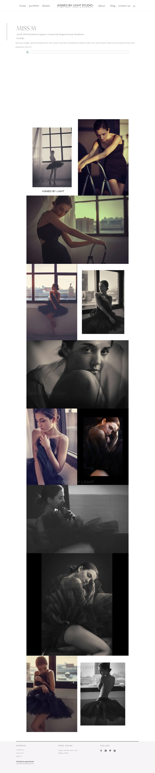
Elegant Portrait (66, 34)
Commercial (52, 34)
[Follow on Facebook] (101, 751)
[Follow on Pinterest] (110, 751)
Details (46, 6)
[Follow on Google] (115, 751)
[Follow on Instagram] (105, 751)
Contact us (124, 6)
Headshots (79, 34)
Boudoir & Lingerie (37, 34)
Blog (112, 6)
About (101, 6)
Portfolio (34, 6)
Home (23, 6)
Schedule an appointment (25, 762)
